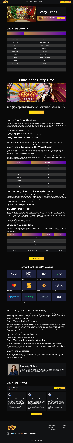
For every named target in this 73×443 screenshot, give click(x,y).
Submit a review (59, 388)
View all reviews (36, 414)
